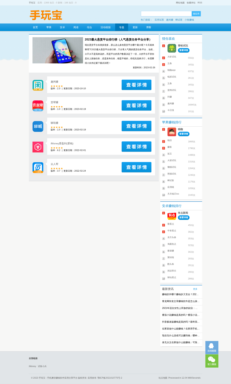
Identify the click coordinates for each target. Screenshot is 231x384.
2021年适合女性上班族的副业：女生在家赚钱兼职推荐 (181, 308)
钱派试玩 (171, 76)
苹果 (48, 27)
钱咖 (180, 129)
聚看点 (170, 224)
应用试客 (159, 19)
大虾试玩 (171, 56)
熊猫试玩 (171, 173)
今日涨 (170, 110)
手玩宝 (32, 2)
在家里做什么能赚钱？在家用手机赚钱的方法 (181, 328)
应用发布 (92, 378)
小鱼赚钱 (189, 19)
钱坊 (169, 140)
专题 (121, 27)
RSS (200, 2)
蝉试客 (178, 19)
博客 (148, 27)
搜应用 (196, 13)
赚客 (169, 147)
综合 (89, 27)
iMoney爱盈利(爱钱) (62, 143)
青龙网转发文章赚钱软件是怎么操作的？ (181, 301)
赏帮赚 (54, 102)
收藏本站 (191, 2)
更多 (195, 289)
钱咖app (171, 70)
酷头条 (170, 264)
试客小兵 (42, 366)
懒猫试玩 (171, 167)
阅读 (76, 27)
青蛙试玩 (183, 45)
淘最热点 (171, 244)
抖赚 (169, 97)
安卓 (62, 27)
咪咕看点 (171, 277)
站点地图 (163, 378)
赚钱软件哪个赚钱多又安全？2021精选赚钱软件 (181, 294)
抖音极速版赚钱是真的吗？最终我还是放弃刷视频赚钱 (181, 321)
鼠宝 (169, 153)
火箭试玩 (171, 160)
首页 (35, 27)
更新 (135, 27)
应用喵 (170, 187)
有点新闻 (183, 212)
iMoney (32, 366)
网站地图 (180, 2)
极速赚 (170, 250)
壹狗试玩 (171, 90)
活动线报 (106, 27)
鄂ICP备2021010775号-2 (109, 378)
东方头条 (171, 237)
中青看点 (171, 230)
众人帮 (54, 164)
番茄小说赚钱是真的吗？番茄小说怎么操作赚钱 (181, 315)
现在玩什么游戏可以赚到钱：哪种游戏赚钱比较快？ (181, 335)
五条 (169, 63)
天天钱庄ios (173, 194)
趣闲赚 (169, 19)
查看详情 (183, 50)
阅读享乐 (171, 270)
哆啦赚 (54, 122)
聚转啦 (170, 257)
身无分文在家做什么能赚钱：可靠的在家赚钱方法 (181, 342)
